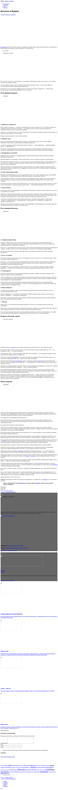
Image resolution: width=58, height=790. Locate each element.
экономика (13, 14)
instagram (5, 765)
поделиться (3, 486)
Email (2, 746)
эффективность (5, 773)
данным (4, 439)
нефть (15, 769)
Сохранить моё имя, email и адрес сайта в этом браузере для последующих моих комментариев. (25, 750)
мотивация (11, 769)
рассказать (3, 488)
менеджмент (50, 767)
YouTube (5, 783)
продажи (11, 771)
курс (29, 767)
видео (32, 765)
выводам (39, 361)
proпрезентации (16, 765)
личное (33, 767)
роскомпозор (29, 771)
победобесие (39, 769)
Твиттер (22, 483)
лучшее (38, 767)
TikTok (5, 785)
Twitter (5, 781)
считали (12, 347)
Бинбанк (33, 456)
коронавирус (18, 767)
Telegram (5, 782)
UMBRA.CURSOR (9, 1)
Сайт (2, 747)
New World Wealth (18, 361)
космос (22, 767)
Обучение (5, 5)
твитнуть (3, 489)
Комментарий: (4, 743)
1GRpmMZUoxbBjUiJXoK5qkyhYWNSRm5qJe (17, 548)
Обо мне (5, 7)
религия (23, 771)
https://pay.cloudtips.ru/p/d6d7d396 (15, 545)
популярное (5, 771)
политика (7, 14)
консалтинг (12, 767)
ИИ (24, 765)
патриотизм (28, 769)
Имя (2, 744)
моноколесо (7, 769)
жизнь (52, 765)
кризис (26, 767)
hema (2, 765)
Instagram (5, 786)
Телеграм (37, 483)
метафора (2, 769)
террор (33, 771)
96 (29, 366)
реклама (20, 771)
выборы (39, 765)
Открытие (27, 456)
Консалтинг (6, 3)
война (36, 765)
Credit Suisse (15, 357)
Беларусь (21, 765)
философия (37, 771)
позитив (44, 769)
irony (10, 765)
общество (21, 769)
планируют (21, 451)
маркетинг (43, 767)
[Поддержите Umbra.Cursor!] (29, 759)
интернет (3, 767)
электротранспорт (52, 771)
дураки (43, 765)
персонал (33, 769)
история (7, 767)
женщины (48, 765)
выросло (46, 479)
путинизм (15, 771)
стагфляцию (54, 464)
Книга (4, 6)
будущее (3, 14)
